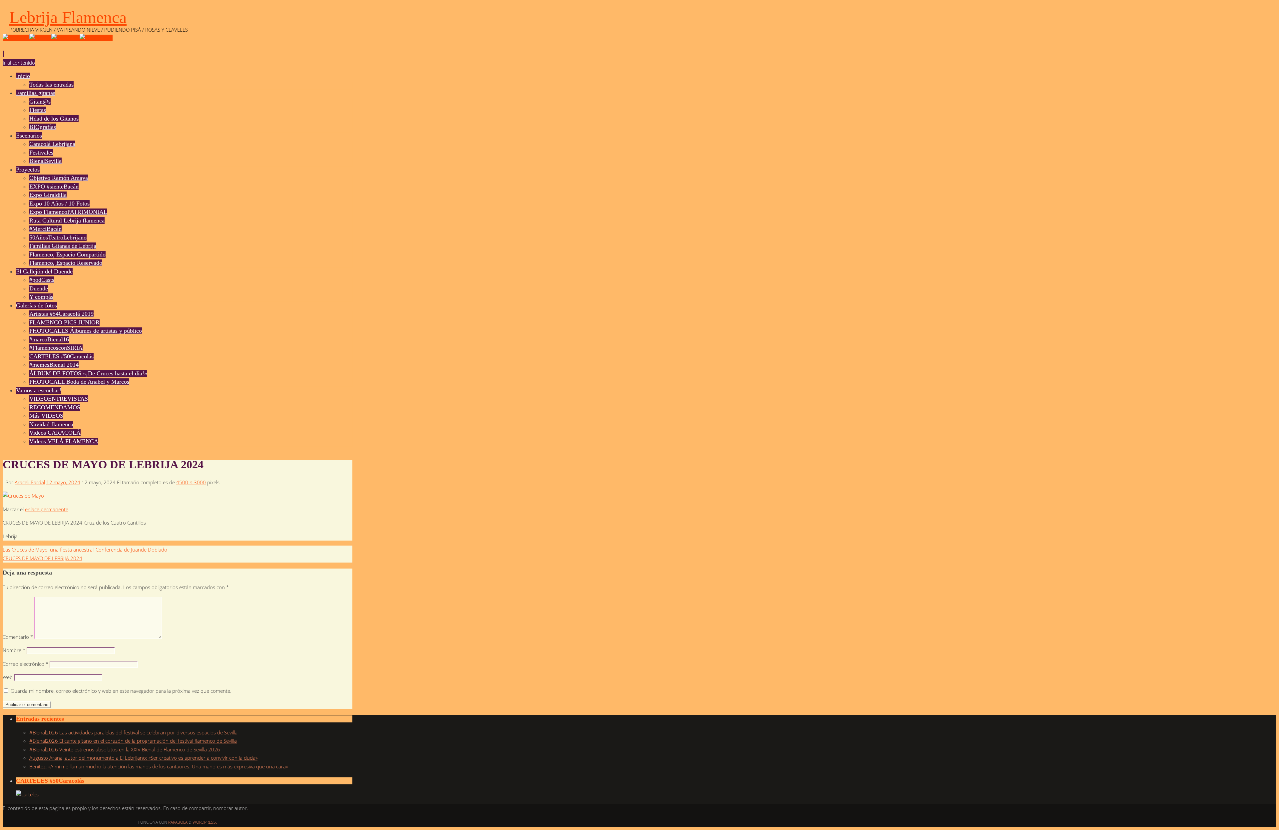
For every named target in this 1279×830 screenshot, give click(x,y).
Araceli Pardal (30, 482)
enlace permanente (46, 509)
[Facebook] (65, 38)
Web (8, 677)
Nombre (14, 650)
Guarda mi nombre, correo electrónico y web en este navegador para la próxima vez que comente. (121, 690)
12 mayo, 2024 (63, 482)
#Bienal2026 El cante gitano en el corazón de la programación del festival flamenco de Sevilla (133, 740)
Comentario (18, 636)
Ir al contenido (19, 62)
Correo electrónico (25, 663)
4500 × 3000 (191, 482)
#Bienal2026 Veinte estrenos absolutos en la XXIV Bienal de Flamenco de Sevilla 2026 (124, 749)
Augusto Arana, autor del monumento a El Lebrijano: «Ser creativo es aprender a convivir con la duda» (143, 757)
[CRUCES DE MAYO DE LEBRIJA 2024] (23, 495)
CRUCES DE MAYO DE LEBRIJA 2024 (42, 558)
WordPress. (205, 822)
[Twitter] (40, 38)
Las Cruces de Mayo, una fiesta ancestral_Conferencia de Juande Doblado (85, 549)
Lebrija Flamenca (68, 17)
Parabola (178, 822)
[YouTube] (16, 38)
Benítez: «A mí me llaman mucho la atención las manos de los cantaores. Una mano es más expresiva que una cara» (158, 766)
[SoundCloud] (96, 38)
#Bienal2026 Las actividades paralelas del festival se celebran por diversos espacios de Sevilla (133, 732)
